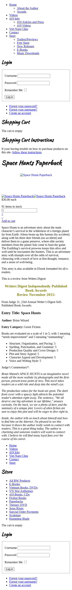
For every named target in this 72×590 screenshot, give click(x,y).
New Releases (25, 46)
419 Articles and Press (30, 22)
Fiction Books (17, 498)
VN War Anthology (21, 491)
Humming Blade (19, 518)
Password (10, 82)
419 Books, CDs (19, 494)
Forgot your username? (23, 109)
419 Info (14, 18)
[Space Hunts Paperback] (36, 174)
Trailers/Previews (27, 39)
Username (11, 75)
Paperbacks (16, 501)
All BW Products (19, 480)
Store (12, 36)
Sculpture (15, 515)
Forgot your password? (23, 106)
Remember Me (14, 90)
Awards (21, 11)
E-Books (22, 49)
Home (13, 4)
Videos (13, 15)
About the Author (27, 8)
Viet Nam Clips (18, 29)
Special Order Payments (23, 511)
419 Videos (24, 25)
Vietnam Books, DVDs (23, 487)
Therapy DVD (18, 505)
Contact (14, 32)
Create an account (20, 113)
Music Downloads (28, 53)
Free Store (23, 42)
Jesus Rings (16, 508)
